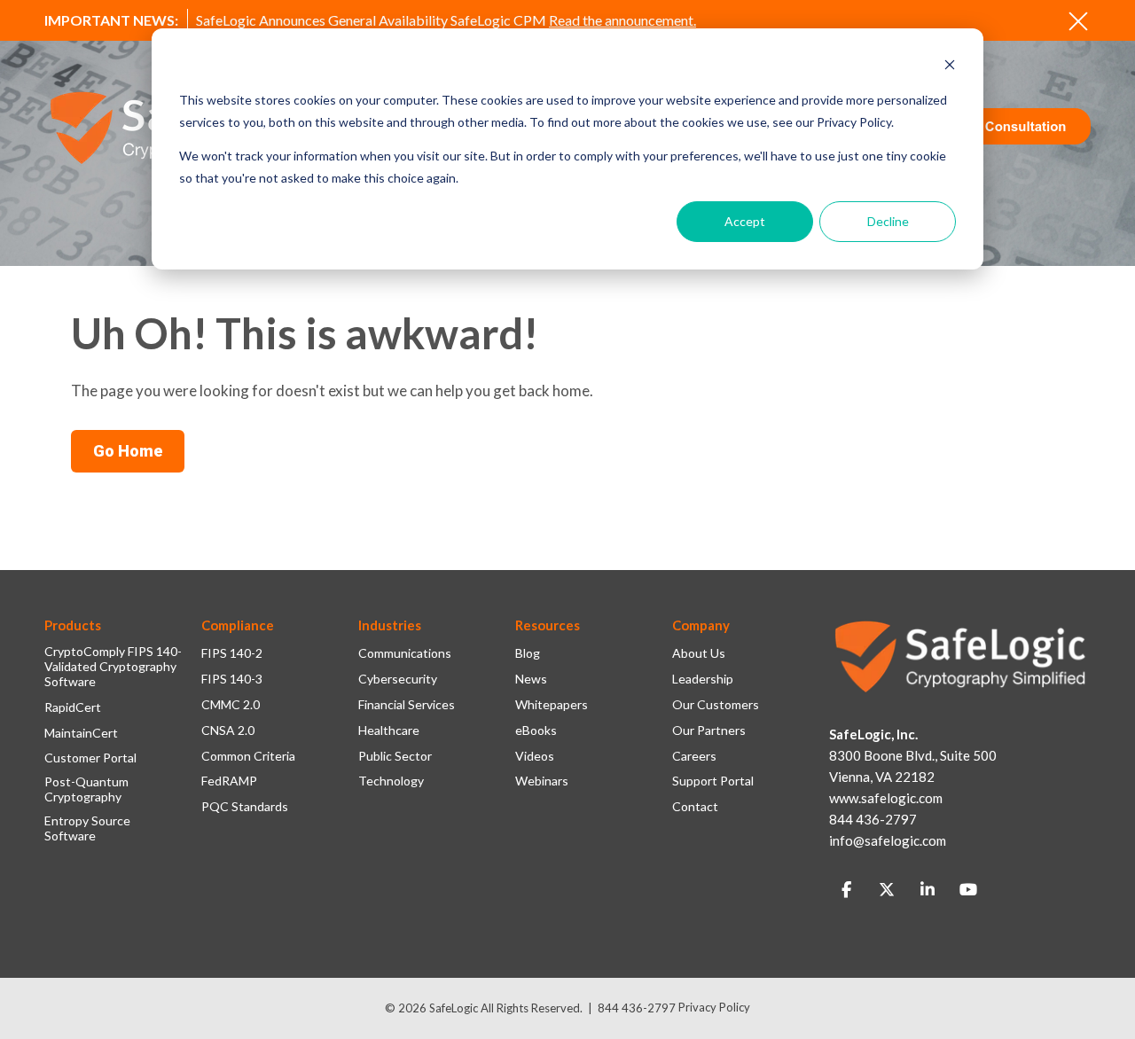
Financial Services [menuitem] (406, 705)
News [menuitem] (531, 679)
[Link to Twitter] (887, 890)
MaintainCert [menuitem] (81, 733)
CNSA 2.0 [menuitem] (227, 730)
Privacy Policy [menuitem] (714, 1007)
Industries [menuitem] (389, 625)
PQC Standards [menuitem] (244, 807)
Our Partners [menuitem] (709, 730)
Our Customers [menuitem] (715, 705)
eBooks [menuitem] (536, 730)
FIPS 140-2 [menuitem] (231, 653)
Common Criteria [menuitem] (248, 756)
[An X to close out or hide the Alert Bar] (1078, 21)
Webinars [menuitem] (541, 781)
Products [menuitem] (72, 625)
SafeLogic (453, 1008)
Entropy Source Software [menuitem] (87, 828)
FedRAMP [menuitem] (229, 781)
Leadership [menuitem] (702, 679)
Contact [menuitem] (695, 807)
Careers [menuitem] (694, 756)
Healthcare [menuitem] (388, 730)
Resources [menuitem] (547, 625)
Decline (888, 221)
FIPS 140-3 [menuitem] (231, 679)
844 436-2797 (637, 1008)
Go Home (127, 450)
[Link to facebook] (846, 890)
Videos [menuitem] (534, 756)
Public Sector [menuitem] (395, 756)
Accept (744, 221)
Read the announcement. (622, 20)
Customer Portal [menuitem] (90, 758)
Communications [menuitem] (404, 653)
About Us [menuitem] (698, 653)
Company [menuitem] (701, 625)
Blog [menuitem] (527, 653)
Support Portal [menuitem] (713, 781)
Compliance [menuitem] (237, 625)
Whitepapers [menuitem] (551, 705)
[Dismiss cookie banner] (949, 67)
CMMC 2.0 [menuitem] (230, 705)
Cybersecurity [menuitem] (397, 679)
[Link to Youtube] (968, 890)
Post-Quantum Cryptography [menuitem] (86, 789)
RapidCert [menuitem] (72, 707)
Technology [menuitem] (391, 781)
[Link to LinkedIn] (927, 890)
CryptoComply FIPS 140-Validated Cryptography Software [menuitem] (113, 666)
